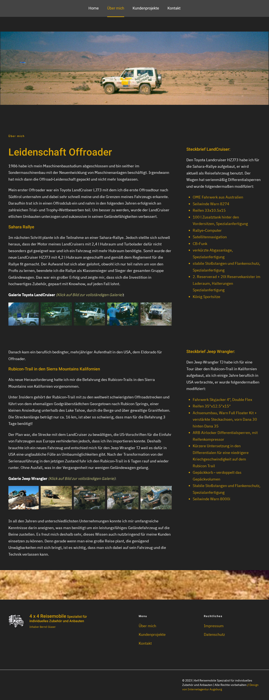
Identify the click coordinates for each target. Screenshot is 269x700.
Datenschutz (214, 634)
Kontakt (174, 8)
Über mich (115, 8)
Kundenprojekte (146, 8)
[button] (22, 313)
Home (93, 8)
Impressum (214, 625)
